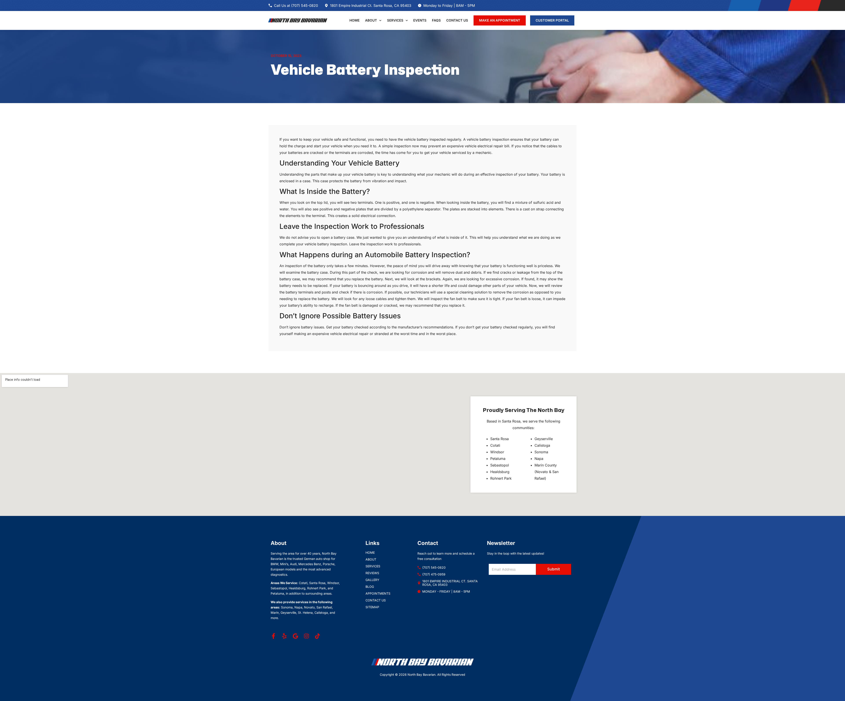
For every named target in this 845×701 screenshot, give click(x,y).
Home (354, 20)
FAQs (436, 20)
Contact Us (457, 20)
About (371, 20)
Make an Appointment (499, 20)
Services (395, 20)
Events (419, 20)
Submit (553, 569)
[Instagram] (306, 636)
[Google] (295, 636)
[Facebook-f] (273, 636)
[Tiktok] (317, 636)
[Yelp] (284, 636)
